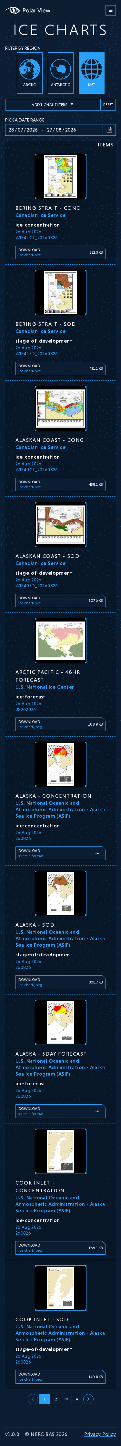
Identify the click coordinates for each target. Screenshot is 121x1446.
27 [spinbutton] (49, 130)
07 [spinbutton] (20, 130)
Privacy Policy (100, 1434)
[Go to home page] (27, 10)
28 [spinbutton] (11, 130)
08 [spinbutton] (59, 130)
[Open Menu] (111, 10)
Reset (108, 104)
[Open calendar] (109, 129)
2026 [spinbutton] (32, 130)
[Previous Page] (88, 1399)
